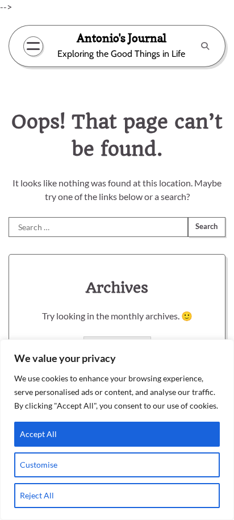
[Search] (205, 46)
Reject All (37, 495)
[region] (117, 429)
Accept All (38, 434)
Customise (38, 464)
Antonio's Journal (121, 38)
